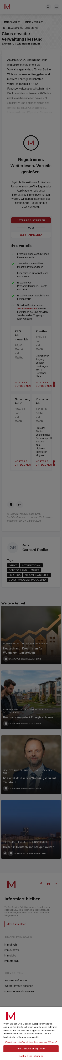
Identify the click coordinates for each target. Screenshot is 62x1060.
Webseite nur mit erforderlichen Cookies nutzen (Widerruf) (31, 1042)
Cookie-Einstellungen (31, 1056)
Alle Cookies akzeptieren (31, 1048)
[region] (31, 1033)
